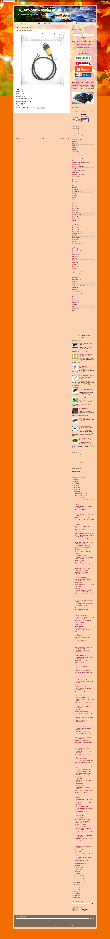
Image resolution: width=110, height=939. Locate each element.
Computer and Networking (79, 162)
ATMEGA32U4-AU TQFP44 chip (83, 660)
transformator (75, 298)
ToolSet (74, 296)
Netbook (74, 227)
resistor (74, 258)
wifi (73, 310)
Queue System (76, 250)
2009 (75, 895)
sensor (21, 110)
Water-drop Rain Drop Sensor (82, 607)
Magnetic (74, 208)
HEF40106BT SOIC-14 (81, 679)
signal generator (76, 272)
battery (74, 143)
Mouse (74, 222)
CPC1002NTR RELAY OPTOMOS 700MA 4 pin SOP (83, 621)
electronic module (76, 174)
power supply (75, 243)
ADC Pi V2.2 (78, 588)
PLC (73, 241)
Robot (39, 24)
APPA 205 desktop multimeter (82, 545)
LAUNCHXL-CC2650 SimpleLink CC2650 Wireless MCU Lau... (83, 774)
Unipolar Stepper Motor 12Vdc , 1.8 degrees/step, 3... (84, 749)
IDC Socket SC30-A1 (84, 418)
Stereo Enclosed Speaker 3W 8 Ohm (84, 790)
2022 (75, 479)
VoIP (73, 306)
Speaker (74, 283)
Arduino (33, 24)
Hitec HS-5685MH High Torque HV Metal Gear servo (84, 500)
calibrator (74, 153)
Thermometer (75, 293)
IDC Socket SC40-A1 (80, 663)
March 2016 (78, 876)
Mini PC (74, 216)
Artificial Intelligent (76, 135)
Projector (74, 249)
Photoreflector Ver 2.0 (80, 612)
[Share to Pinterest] (44, 108)
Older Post (65, 138)
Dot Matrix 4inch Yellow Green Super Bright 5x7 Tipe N (84, 618)
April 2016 (78, 873)
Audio (73, 137)
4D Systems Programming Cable (83, 726)
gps (73, 185)
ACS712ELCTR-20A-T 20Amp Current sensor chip (82, 527)
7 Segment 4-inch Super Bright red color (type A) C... (84, 839)
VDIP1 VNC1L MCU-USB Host (82, 670)
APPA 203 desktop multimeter (82, 547)
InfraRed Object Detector (81, 711)
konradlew (60, 925)
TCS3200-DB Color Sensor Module (84, 760)
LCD (73, 201)
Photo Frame (75, 237)
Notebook (74, 229)
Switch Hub (75, 291)
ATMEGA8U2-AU (79, 626)
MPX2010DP (78, 709)
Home (17, 24)
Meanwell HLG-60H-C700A (82, 731)
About (22, 24)
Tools (62, 24)
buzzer (74, 149)
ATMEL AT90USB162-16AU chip (83, 643)
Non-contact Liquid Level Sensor (83, 746)
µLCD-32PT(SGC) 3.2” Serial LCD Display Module (86, 398)
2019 (75, 485)
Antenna (74, 132)
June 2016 (78, 869)
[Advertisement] (42, 125)
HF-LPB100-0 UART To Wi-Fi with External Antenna (83, 809)
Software (74, 277)
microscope (75, 214)
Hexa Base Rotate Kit (80, 640)
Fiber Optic (75, 176)
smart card (75, 273)
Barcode (74, 141)
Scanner (74, 266)
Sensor (56, 24)
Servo (73, 270)
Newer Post (20, 138)
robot (73, 262)
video (73, 304)
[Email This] (38, 108)
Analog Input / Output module (82, 771)
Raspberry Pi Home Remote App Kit (83, 82)
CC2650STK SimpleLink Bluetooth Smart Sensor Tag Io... (83, 777)
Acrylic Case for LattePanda (82, 697)
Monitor (74, 220)
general (74, 183)
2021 (75, 481)
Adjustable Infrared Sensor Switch (83, 806)
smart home (75, 275)
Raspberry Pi (75, 254)
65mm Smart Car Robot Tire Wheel (84, 533)
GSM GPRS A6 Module (81, 605)
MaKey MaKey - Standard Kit (82, 695)
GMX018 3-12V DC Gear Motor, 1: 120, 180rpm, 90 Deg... (84, 829)
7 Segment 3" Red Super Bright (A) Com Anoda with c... (84, 658)
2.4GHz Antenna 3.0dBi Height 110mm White (83, 703)
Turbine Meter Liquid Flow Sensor (83, 598)
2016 (75, 491)
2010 (75, 893)
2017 (75, 489)
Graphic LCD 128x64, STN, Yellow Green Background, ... (84, 648)
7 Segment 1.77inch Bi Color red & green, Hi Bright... (84, 558)
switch (73, 289)
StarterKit (74, 287)
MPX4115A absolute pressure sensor (84, 603)
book (73, 145)
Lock (73, 204)
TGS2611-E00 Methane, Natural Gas (84, 755)
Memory (74, 210)
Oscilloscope (75, 233)
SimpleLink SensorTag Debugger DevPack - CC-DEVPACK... (83, 539)
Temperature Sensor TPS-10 (82, 596)
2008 (75, 897)
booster (74, 147)
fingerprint (74, 178)
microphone (75, 212)
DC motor (74, 164)
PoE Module (78, 851)
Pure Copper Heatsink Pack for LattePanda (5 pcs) (83, 685)
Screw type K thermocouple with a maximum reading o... (83, 734)
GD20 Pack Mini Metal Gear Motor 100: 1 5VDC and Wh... (84, 665)
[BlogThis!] (39, 108)
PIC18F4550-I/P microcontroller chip (84, 724)
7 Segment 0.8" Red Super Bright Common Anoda (83, 634)
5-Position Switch (79, 632)
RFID (44, 24)
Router (74, 264)
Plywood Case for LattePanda (82, 740)
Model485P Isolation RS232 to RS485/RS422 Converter (83, 721)
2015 (75, 882)
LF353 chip (78, 668)
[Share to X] (41, 108)
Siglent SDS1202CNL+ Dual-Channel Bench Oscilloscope (84, 757)
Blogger (72, 925)
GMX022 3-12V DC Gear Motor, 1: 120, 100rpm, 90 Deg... (84, 825)
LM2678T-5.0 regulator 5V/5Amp (83, 570)
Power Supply (69, 24)
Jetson (74, 195)
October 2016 (79, 497)
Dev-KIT (78, 24)
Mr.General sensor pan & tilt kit (83, 842)
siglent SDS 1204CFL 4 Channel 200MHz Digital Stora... (83, 614)
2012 (75, 889)
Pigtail (73, 239)
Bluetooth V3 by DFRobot (85, 388)
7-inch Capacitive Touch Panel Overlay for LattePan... (83, 692)
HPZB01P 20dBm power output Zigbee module (83, 784)
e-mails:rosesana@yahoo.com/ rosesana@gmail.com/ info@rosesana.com (83, 43)
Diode (73, 172)
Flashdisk (74, 179)
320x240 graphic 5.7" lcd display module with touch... (83, 738)
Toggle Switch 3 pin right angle (83, 563)
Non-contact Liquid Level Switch (83, 819)
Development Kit (76, 166)
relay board (75, 256)
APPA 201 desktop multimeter (82, 549)
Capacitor (74, 157)
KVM (73, 197)
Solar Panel (75, 279)
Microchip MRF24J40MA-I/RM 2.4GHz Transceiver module (83, 651)
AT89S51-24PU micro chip (81, 582)
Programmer (75, 247)
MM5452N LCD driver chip (82, 645)
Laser (73, 199)
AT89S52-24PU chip (80, 624)
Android (74, 130)
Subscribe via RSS (83, 53)
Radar (73, 252)
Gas (73, 181)
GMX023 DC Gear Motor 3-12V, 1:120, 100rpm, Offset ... (83, 822)
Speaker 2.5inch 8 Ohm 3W (82, 517)
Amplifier (74, 128)
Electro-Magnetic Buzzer (81, 555)
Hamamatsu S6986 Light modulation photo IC (85, 355)
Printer (74, 245)
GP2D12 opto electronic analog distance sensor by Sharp (85, 427)
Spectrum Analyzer (77, 285)
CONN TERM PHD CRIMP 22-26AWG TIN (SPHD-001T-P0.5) (86, 377)
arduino (74, 134)
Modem (74, 218)
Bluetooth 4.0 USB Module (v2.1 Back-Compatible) (83, 573)
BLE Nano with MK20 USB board (83, 593)
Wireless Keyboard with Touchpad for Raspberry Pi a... (84, 793)
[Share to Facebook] (42, 108)
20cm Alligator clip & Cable (82, 860)
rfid (73, 260)
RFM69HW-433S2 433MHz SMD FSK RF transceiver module (84, 576)
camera (74, 155)
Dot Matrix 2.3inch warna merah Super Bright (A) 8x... (83, 654)
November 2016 (79, 495)
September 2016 (79, 863)
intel (73, 193)
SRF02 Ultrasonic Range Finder (83, 769)
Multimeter (75, 226)
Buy (28, 24)
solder (73, 281)
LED (73, 203)
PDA (73, 235)
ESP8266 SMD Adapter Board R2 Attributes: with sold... (83, 543)
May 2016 (78, 871)
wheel (73, 308)
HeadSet (74, 187)
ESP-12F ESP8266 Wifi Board (82, 610)
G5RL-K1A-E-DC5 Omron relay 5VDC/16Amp (83, 752)
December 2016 (79, 493)
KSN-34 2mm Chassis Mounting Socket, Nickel (85, 365)
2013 (75, 887)
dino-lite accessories (77, 170)
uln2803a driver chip (80, 844)
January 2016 (79, 880)
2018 (75, 487)
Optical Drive (75, 231)
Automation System (77, 139)
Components (75, 160)
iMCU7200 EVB (79, 849)
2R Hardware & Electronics (40, 10)
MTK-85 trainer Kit (83, 408)
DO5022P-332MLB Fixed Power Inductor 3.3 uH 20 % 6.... (83, 591)
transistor (74, 300)
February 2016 (79, 878)
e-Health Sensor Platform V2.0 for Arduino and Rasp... (83, 601)
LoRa (73, 206)
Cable (73, 151)
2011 (75, 891)
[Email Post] (34, 107)
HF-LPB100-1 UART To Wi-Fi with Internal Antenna (83, 673)
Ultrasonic (74, 302)
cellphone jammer (76, 158)
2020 (75, 483)
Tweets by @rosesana (83, 337)
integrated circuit (76, 191)
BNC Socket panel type (81, 512)
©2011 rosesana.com (83, 54)
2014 (75, 885)
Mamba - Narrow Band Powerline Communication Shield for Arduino (85, 440)
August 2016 (78, 865)
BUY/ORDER (83, 49)
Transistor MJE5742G (80, 510)
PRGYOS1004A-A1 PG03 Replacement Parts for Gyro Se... (84, 629)
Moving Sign (75, 224)
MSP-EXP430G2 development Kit (83, 811)
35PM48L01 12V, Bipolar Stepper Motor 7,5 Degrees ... (83, 743)
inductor (74, 189)
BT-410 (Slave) (79, 817)
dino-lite (74, 168)
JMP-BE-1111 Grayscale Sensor (83, 568)
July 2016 (78, 867)
